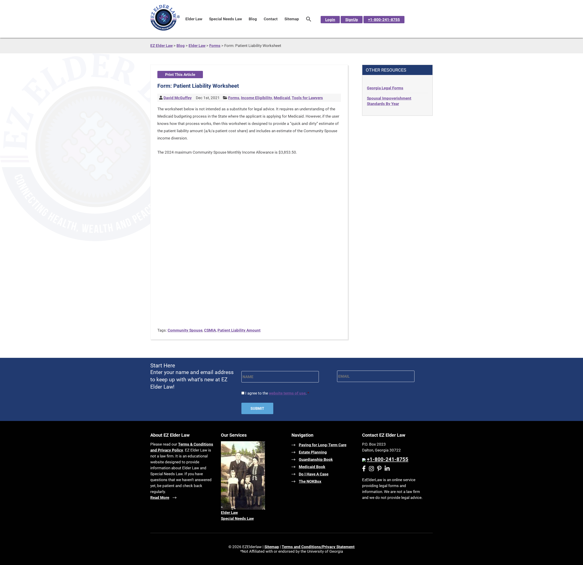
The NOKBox (310, 481)
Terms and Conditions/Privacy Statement (318, 546)
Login (330, 19)
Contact (271, 19)
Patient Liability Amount (239, 330)
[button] (309, 19)
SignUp (351, 19)
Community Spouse (185, 330)
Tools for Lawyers (307, 97)
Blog (253, 19)
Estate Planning (313, 452)
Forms (233, 97)
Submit (257, 408)
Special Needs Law (225, 19)
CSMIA (210, 330)
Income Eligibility (256, 97)
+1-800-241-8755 (384, 19)
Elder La (228, 512)
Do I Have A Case (313, 474)
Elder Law (193, 19)
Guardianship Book (316, 459)
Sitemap (291, 19)
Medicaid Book (312, 466)
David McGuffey (178, 97)
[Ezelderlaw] (165, 29)
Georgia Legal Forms (385, 88)
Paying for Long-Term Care (322, 445)
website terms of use (287, 393)
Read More (159, 497)
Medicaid (282, 97)
